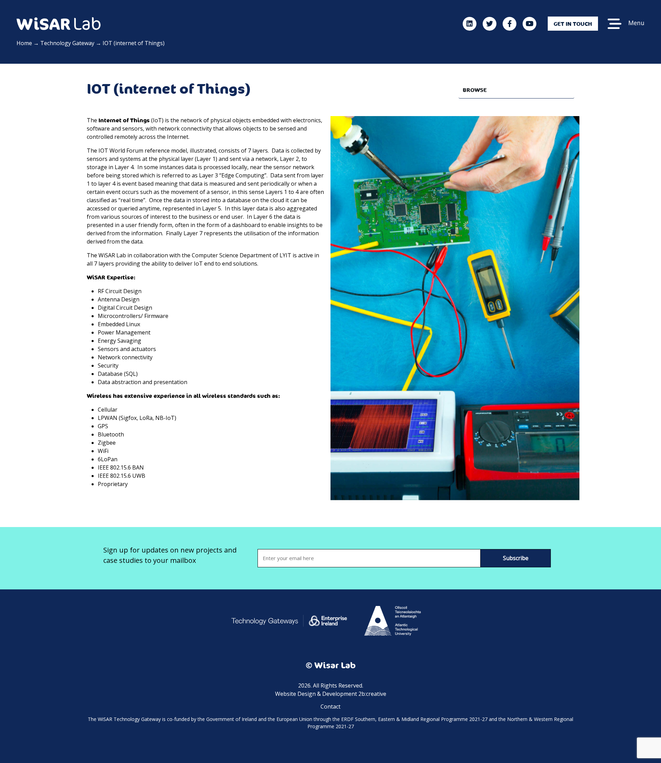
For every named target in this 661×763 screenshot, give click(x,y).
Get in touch (573, 24)
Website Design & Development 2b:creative (330, 694)
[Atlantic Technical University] (392, 620)
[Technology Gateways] (289, 620)
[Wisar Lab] (59, 23)
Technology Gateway (67, 43)
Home (24, 43)
